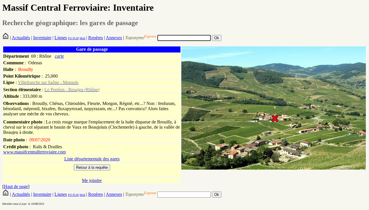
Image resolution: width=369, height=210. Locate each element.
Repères (95, 37)
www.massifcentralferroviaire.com (34, 151)
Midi (82, 38)
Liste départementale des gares (92, 158)
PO (70, 38)
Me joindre (92, 180)
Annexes (114, 37)
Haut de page (16, 186)
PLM (75, 38)
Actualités (21, 37)
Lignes (60, 37)
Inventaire (42, 37)
